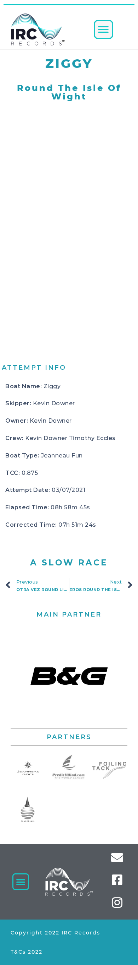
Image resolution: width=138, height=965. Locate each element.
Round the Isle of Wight (69, 92)
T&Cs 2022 (26, 952)
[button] (103, 29)
